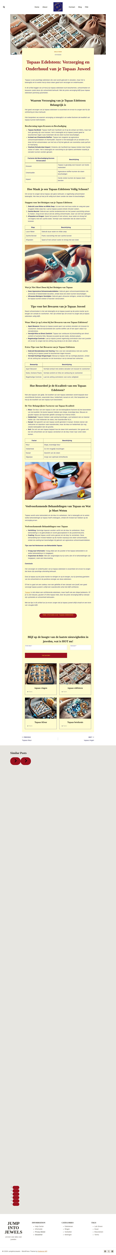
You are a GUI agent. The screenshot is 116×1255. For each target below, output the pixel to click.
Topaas (27, 592)
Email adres (28, 645)
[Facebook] (105, 1251)
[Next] (26, 761)
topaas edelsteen (75, 688)
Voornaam (73, 645)
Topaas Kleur (41, 722)
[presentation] (41, 673)
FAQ (86, 7)
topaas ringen (41, 688)
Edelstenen (58, 51)
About (45, 7)
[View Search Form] (4, 7)
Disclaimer (39, 1235)
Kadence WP (42, 1251)
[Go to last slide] (15, 761)
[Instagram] (112, 1251)
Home (37, 7)
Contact (72, 7)
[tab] (16, 1187)
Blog (80, 7)
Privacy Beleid (40, 1232)
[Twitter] (108, 1251)
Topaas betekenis (75, 722)
